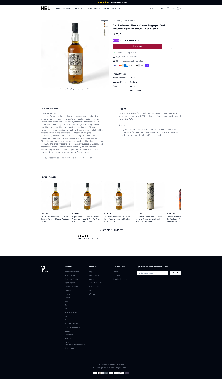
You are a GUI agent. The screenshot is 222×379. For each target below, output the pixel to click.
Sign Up (176, 273)
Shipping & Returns (120, 279)
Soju (66, 316)
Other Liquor (69, 348)
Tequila (67, 294)
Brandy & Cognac (71, 312)
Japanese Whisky (71, 279)
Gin (66, 305)
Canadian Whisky (71, 286)
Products (116, 21)
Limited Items (79, 8)
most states (131, 113)
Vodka (67, 301)
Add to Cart (137, 46)
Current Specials (93, 8)
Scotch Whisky (129, 21)
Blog (90, 272)
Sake (67, 320)
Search (115, 272)
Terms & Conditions (96, 283)
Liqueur (67, 331)
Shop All (105, 8)
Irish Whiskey (70, 283)
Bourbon (68, 290)
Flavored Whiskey (71, 323)
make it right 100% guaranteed (147, 135)
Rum (66, 309)
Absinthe (68, 338)
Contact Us (115, 8)
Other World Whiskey (73, 327)
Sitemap (92, 290)
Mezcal (67, 298)
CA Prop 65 (93, 294)
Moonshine (69, 335)
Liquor (57, 8)
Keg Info (92, 279)
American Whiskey (72, 272)
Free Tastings (94, 275)
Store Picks (67, 8)
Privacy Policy (94, 286)
